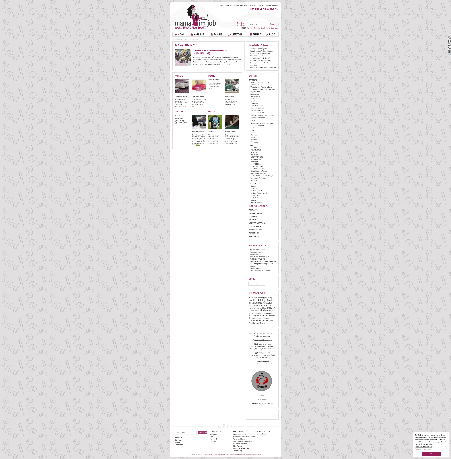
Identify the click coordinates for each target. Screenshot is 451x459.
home (181, 34)
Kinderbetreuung (257, 106)
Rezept (265, 315)
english (269, 303)
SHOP (221, 6)
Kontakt (177, 442)
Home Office (255, 96)
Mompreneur (264, 313)
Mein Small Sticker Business (260, 271)
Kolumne (253, 216)
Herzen (268, 305)
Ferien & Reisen (256, 195)
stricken (253, 320)
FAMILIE (218, 34)
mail (449, 54)
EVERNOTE (255, 85)
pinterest (449, 51)
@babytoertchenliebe (262, 344)
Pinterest (213, 441)
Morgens (254, 135)
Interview (271, 308)
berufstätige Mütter (263, 300)
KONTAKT (261, 6)
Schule (272, 316)
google (449, 48)
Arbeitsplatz (255, 94)
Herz (264, 305)
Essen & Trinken (257, 166)
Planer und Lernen (240, 439)
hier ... (184, 106)
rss (449, 37)
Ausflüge (254, 188)
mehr (228, 64)
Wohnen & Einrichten (258, 178)
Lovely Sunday (255, 226)
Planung (252, 316)
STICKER (254, 147)
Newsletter (179, 445)
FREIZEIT (257, 34)
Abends (253, 137)
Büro (251, 303)
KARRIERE (199, 34)
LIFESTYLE (237, 34)
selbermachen (263, 318)
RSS (211, 437)
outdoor (272, 313)
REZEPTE (254, 155)
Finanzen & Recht (257, 113)
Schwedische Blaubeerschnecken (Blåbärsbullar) (210, 52)
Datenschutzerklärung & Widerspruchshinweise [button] (424, 448)
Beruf (251, 298)
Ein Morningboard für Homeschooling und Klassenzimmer (257, 252)
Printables (254, 142)
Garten (253, 200)
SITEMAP (236, 6)
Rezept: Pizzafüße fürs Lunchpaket (263, 67)
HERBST (254, 152)
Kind (257, 311)
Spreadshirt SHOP (239, 434)
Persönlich (254, 233)
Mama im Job (254, 313)
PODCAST (253, 210)
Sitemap (178, 440)
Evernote (252, 305)
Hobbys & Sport (256, 202)
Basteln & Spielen (257, 191)
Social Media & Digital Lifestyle (262, 176)
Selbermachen (256, 159)
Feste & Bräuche (257, 198)
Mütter (253, 130)
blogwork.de (257, 454)
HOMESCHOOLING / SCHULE (262, 123)
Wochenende (255, 140)
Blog (181, 39)
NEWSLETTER (228, 6)
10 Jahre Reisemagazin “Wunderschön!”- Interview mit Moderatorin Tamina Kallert (261, 51)
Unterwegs (254, 236)
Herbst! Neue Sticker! (258, 268)
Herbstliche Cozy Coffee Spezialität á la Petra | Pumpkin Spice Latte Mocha (263, 263)
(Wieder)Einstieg (257, 110)
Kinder (253, 128)
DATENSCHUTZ (253, 6)
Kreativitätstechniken (258, 108)
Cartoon (253, 220)
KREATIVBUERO (257, 157)
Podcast (258, 316)
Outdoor (254, 186)
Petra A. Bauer (261, 434)
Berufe (253, 101)
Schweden (253, 318)
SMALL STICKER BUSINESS (261, 82)
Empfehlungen (255, 213)
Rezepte (257, 28)
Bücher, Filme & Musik (259, 193)
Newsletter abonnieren (241, 24)
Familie (250, 28)
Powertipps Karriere (258, 117)
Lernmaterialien (258, 125)
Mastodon (213, 434)
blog (272, 34)
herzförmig (252, 308)
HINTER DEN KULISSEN (272, 6)
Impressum (208, 454)
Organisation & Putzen (259, 171)
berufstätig (259, 297)
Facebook (213, 439)
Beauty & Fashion (257, 169)
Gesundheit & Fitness (258, 173)
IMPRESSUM (243, 6)
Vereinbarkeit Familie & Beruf (261, 87)
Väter (253, 132)
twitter (449, 44)
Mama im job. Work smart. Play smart (195, 17)
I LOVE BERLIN (256, 164)
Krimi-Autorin (237, 446)
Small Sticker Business (269, 28)
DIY (264, 303)
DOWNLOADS (256, 150)
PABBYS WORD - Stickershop (244, 437)
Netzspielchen (255, 230)
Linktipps (270, 311)
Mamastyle (255, 162)
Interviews (254, 103)
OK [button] (431, 453)
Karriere (252, 311)
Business (254, 99)
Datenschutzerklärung (221, 454)
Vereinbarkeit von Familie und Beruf (261, 321)
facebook (449, 41)
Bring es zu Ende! (256, 56)
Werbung (254, 180)
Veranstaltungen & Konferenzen (262, 115)
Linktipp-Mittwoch (257, 223)
